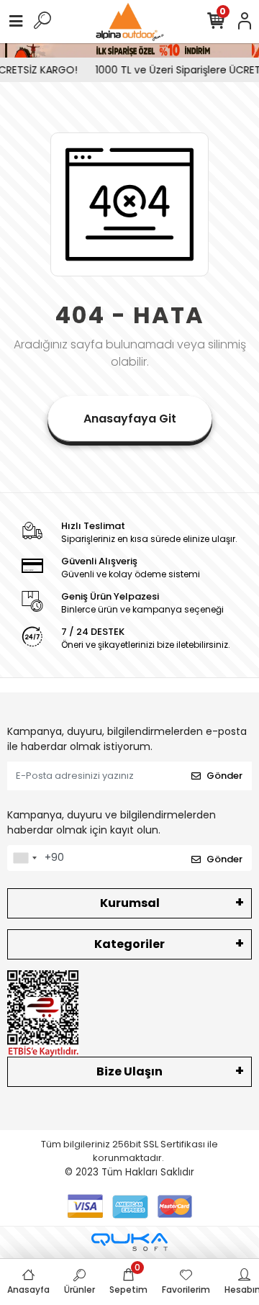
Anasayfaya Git (129, 418)
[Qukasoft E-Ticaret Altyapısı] (129, 1242)
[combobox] (24, 858)
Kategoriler (129, 944)
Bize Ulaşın (129, 1071)
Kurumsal (130, 903)
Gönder (224, 775)
